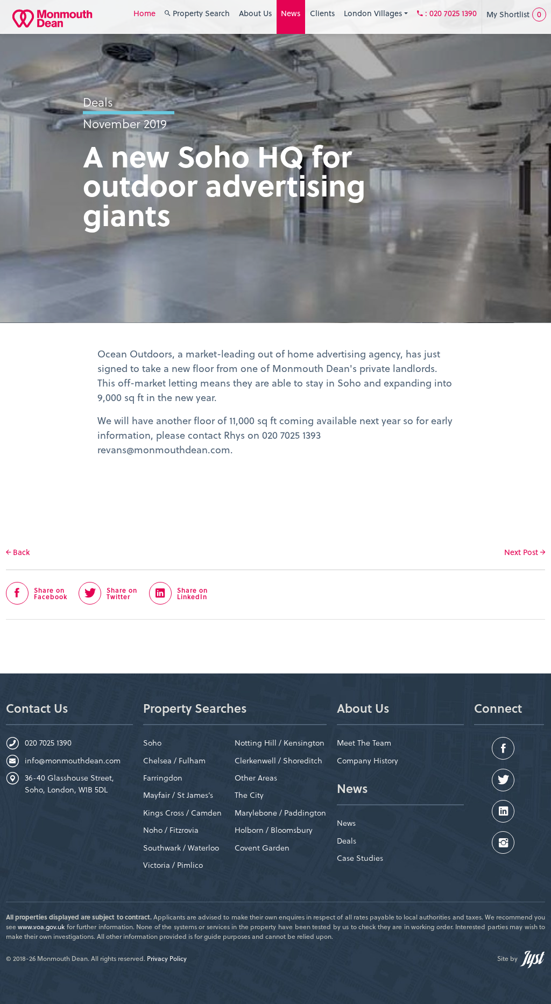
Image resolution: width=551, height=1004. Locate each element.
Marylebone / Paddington (280, 812)
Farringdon (162, 777)
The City (249, 795)
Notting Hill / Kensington (279, 742)
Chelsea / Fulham (174, 760)
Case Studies (360, 857)
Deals (346, 840)
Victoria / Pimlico (173, 864)
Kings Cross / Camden (182, 812)
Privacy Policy (167, 958)
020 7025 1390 (48, 742)
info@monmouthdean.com (73, 760)
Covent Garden (262, 847)
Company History (367, 760)
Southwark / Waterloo (181, 847)
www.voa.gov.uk (41, 926)
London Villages (374, 13)
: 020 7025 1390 (451, 13)
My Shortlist (513, 14)
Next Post (522, 552)
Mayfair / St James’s (178, 795)
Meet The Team (364, 742)
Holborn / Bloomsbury (274, 830)
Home (144, 13)
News (290, 13)
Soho (152, 742)
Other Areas (256, 777)
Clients (322, 13)
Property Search (200, 13)
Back (20, 552)
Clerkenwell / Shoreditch (278, 760)
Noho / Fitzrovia (171, 830)
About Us (255, 13)
